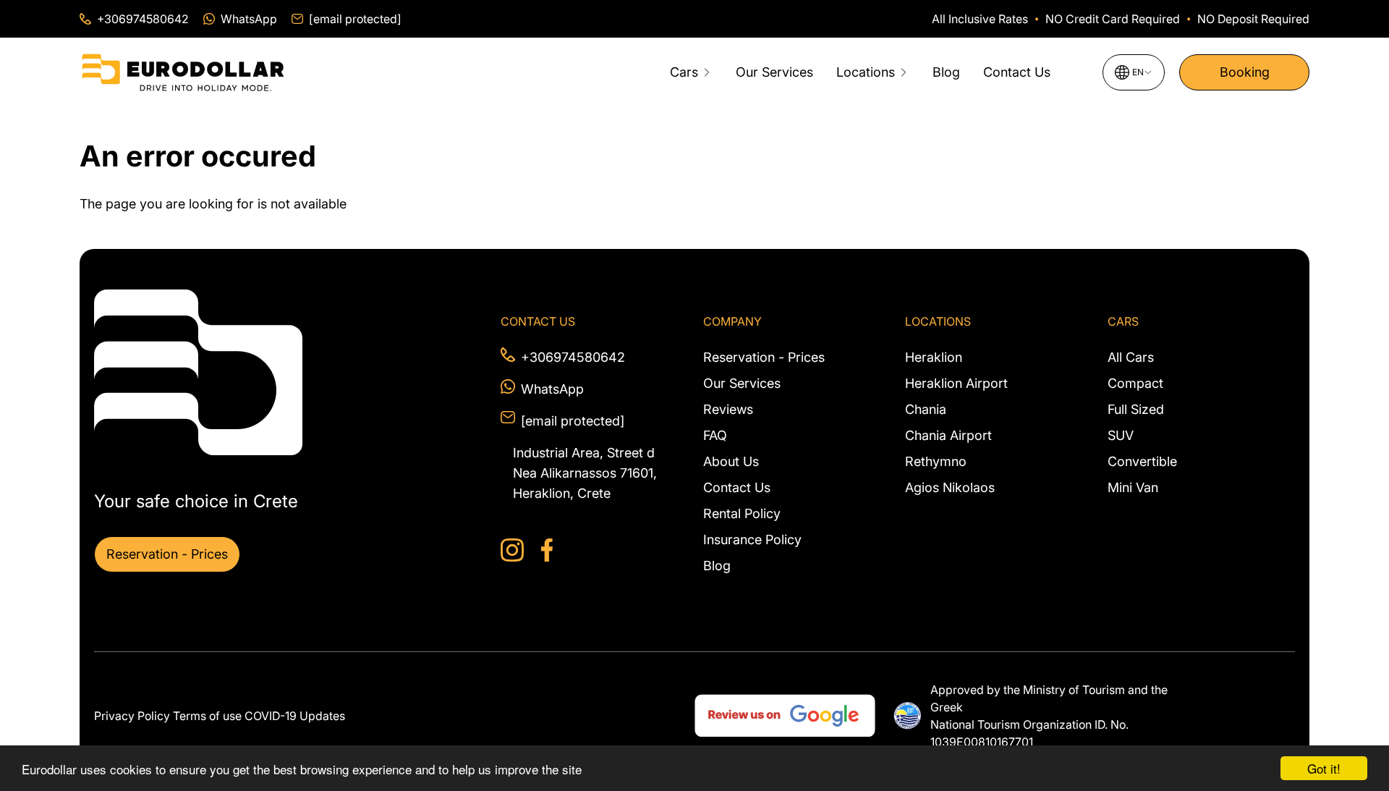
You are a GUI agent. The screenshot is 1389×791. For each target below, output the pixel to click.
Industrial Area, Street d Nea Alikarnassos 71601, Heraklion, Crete (585, 473)
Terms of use (207, 715)
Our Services (774, 72)
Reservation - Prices (167, 554)
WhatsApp (552, 389)
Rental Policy (742, 513)
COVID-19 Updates (295, 715)
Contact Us (1016, 72)
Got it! (1324, 768)
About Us (731, 461)
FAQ (715, 435)
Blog (946, 72)
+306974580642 (573, 357)
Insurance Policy (752, 539)
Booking (1245, 72)
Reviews (728, 409)
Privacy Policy (132, 715)
